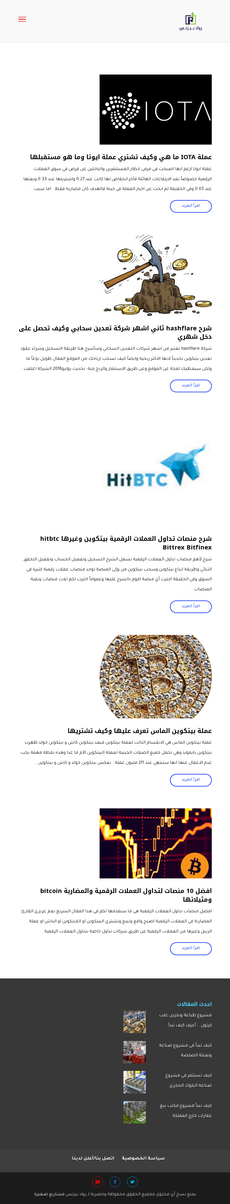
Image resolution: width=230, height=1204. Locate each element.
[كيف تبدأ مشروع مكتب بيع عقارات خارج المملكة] (134, 1114)
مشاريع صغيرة (49, 1194)
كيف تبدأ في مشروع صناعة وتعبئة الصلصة (185, 1050)
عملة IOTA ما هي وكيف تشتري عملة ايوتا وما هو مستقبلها (121, 157)
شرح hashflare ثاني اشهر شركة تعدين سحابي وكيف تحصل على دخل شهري (115, 333)
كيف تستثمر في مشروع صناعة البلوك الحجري (188, 1080)
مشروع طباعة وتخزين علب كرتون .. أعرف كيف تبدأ (185, 1020)
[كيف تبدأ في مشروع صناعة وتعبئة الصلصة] (134, 1054)
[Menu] (22, 21)
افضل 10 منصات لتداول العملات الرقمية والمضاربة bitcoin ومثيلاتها (126, 895)
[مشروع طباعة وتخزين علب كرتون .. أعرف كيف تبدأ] (134, 1024)
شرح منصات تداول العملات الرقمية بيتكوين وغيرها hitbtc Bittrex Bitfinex (126, 543)
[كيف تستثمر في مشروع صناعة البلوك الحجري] (134, 1084)
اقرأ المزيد (191, 206)
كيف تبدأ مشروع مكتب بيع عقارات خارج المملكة (186, 1111)
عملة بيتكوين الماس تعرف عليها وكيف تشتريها (140, 731)
